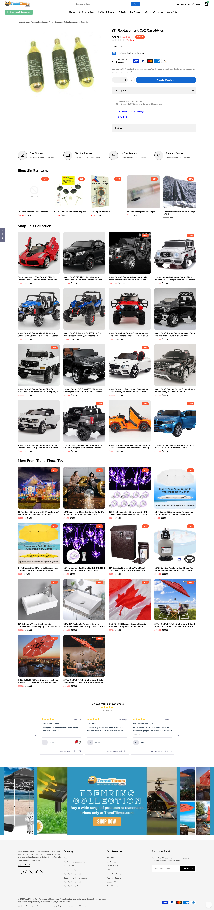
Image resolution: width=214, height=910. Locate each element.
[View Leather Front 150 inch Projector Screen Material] (169, 742)
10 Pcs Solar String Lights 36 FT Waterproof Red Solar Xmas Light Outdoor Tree (38, 513)
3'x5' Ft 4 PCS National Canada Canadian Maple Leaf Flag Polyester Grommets (128, 625)
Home (20, 22)
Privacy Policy (112, 866)
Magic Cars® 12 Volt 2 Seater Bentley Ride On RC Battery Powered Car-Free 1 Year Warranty (128, 390)
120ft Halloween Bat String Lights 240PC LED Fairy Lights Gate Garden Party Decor (128, 513)
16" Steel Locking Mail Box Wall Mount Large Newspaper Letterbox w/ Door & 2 (128, 569)
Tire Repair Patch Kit (100, 212)
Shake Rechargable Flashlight (141, 212)
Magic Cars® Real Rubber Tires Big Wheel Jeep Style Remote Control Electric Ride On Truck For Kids (128, 334)
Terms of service (70, 906)
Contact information (26, 906)
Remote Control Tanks (73, 886)
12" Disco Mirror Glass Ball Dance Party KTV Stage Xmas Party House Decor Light (83, 513)
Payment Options (114, 878)
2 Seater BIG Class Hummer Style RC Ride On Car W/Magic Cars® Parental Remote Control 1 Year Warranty (82, 446)
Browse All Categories (20, 12)
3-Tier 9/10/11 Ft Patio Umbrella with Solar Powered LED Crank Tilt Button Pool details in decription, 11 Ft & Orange (38, 681)
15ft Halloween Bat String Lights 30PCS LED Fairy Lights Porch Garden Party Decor (84, 569)
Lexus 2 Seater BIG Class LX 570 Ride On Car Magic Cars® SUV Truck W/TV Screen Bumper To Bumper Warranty (82, 390)
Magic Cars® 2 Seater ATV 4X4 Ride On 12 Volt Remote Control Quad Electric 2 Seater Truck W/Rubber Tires (38, 334)
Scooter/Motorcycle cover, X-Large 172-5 (179, 213)
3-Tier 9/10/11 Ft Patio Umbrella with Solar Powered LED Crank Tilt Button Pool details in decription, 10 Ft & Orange (83, 681)
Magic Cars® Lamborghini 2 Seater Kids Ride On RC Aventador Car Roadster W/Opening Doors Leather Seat (129, 446)
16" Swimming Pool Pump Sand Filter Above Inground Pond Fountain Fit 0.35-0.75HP (175, 569)
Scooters (58, 22)
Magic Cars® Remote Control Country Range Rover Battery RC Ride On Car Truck (174, 390)
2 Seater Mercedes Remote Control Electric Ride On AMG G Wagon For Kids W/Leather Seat (174, 278)
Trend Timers (112, 886)
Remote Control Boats (73, 874)
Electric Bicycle (70, 870)
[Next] (178, 735)
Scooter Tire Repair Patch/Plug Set (70, 212)
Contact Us (111, 862)
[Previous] (36, 735)
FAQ (108, 870)
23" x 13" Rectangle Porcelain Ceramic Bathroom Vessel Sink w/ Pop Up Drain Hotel (84, 625)
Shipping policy (85, 906)
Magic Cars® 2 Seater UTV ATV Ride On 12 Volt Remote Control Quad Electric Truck (83, 334)
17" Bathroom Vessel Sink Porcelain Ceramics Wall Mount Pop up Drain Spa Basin (39, 625)
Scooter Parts (47, 22)
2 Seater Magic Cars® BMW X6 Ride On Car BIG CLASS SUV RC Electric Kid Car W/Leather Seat (174, 446)
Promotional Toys (114, 874)
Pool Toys (67, 858)
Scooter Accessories (32, 22)
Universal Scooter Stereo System (33, 212)
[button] (123, 40)
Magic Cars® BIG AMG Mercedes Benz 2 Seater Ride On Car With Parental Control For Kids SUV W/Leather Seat (82, 278)
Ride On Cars (69, 866)
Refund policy (41, 906)
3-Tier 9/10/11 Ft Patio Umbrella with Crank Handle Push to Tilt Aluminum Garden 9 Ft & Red (174, 625)
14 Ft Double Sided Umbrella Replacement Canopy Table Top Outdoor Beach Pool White (174, 513)
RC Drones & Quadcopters (74, 862)
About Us (110, 858)
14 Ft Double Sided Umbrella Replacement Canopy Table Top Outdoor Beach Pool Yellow (38, 569)
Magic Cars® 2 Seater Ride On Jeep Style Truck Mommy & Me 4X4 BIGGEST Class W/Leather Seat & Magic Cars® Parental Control (128, 278)
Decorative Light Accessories (75, 878)
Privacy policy (55, 906)
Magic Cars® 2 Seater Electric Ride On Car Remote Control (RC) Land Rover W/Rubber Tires (38, 446)
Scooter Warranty (114, 882)
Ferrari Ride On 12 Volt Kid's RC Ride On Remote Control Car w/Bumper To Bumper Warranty (37, 278)
